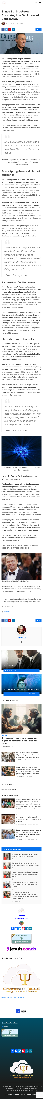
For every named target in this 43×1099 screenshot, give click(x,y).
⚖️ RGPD (16, 1095)
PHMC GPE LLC (37, 1086)
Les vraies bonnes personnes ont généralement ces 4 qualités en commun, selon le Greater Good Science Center (28, 833)
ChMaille (11, 23)
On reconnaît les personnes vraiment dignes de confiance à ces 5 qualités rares (20, 741)
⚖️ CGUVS (8, 1095)
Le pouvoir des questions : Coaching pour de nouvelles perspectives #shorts (25, 855)
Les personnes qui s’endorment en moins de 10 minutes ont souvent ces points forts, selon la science (28, 818)
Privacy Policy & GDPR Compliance (13, 997)
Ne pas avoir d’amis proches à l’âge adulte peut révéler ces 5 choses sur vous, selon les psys (27, 755)
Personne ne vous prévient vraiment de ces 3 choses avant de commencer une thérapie (24, 884)
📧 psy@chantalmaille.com (10, 1023)
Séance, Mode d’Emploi (29, 1095)
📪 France (5, 1026)
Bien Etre (5, 8)
